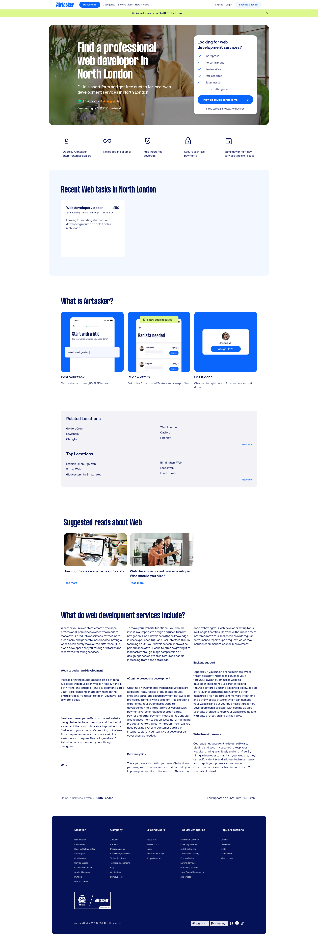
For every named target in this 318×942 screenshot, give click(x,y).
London (224, 839)
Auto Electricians (188, 849)
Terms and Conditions (120, 863)
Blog (112, 867)
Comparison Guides (83, 867)
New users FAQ (81, 881)
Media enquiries (117, 849)
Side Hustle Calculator (84, 849)
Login (149, 849)
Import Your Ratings (155, 853)
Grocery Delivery (188, 858)
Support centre (153, 858)
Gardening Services (189, 867)
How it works (80, 839)
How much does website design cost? (94, 571)
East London (226, 844)
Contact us (115, 872)
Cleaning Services (189, 844)
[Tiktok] (242, 923)
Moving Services (188, 863)
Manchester (226, 853)
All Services (186, 876)
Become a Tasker (248, 4)
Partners (78, 876)
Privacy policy (116, 876)
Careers (114, 844)
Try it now (176, 13)
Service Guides (81, 863)
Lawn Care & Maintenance (192, 872)
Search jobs (79, 853)
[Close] (267, 13)
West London (227, 858)
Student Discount (82, 872)
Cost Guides (80, 858)
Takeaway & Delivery (190, 853)
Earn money (79, 844)
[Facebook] (231, 923)
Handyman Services (190, 839)
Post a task (89, 4)
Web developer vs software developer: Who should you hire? (161, 573)
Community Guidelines (120, 853)
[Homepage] (65, 4)
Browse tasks (153, 844)
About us (114, 839)
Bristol (224, 849)
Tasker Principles (118, 858)
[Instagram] (237, 923)
